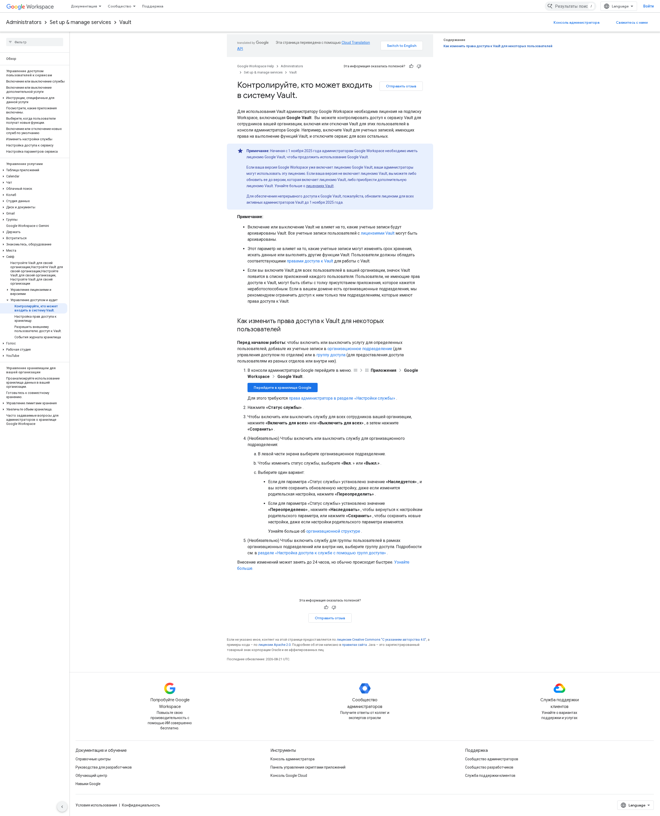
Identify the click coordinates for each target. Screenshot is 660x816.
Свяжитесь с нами (632, 22)
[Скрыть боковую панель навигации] (62, 807)
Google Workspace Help (255, 66)
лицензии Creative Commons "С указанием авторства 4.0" (381, 639)
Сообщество (119, 6)
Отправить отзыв (401, 86)
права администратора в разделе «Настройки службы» (342, 398)
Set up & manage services (80, 22)
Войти (648, 6)
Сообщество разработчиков (489, 767)
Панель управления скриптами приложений (307, 767)
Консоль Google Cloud (288, 775)
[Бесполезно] (419, 66)
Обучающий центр (91, 775)
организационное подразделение (359, 348)
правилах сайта (354, 645)
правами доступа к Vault (310, 261)
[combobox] (570, 6)
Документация (84, 6)
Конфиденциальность (141, 805)
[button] (33, 100)
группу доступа (330, 354)
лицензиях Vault (320, 186)
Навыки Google (88, 784)
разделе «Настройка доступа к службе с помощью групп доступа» (322, 552)
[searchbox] (34, 42)
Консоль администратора (576, 22)
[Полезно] (411, 66)
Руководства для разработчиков (104, 767)
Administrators (24, 22)
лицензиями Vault (377, 233)
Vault (125, 22)
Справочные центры (93, 759)
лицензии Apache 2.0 (274, 645)
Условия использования (96, 805)
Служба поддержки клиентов (490, 775)
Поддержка (152, 6)
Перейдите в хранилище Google (282, 387)
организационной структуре (333, 531)
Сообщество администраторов (491, 759)
